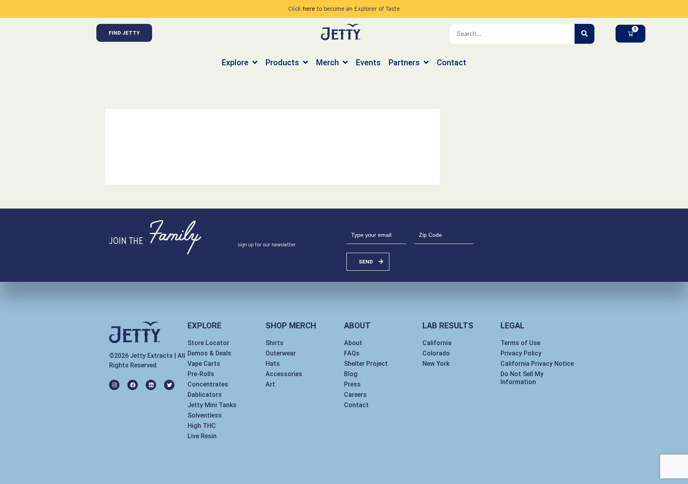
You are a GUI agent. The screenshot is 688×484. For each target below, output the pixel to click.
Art (270, 384)
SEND (366, 262)
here (309, 8)
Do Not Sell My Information (521, 378)
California (437, 343)
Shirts (274, 343)
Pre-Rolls (201, 374)
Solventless (205, 415)
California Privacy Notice (537, 363)
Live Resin (202, 436)
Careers (355, 394)
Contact (356, 405)
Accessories (284, 374)
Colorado (436, 353)
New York (436, 363)
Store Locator (208, 343)
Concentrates (208, 384)
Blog (351, 374)
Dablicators (205, 394)
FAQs (352, 353)
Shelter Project (366, 363)
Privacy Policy (520, 353)
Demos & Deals (209, 353)
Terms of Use (520, 343)
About (353, 343)
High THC (202, 425)
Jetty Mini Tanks (212, 405)
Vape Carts (204, 363)
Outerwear (281, 353)
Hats (273, 363)
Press (352, 384)
